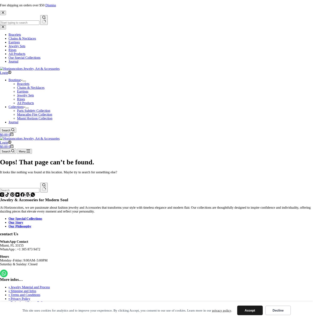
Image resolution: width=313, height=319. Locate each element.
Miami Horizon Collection (34, 118)
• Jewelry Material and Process (29, 287)
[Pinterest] (12, 195)
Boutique (15, 80)
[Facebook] (23, 195)
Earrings (22, 91)
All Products (25, 103)
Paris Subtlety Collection (33, 110)
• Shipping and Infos (22, 291)
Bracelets (23, 84)
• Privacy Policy (19, 298)
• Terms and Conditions (24, 295)
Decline (278, 310)
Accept (250, 310)
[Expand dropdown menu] (24, 81)
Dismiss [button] (50, 5)
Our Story (16, 222)
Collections (16, 107)
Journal (13, 122)
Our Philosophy (20, 226)
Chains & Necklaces (31, 87)
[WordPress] (28, 195)
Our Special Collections (25, 218)
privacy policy (221, 310)
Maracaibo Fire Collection (34, 114)
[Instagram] (2, 195)
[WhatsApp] (33, 195)
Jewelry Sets (25, 95)
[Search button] (44, 188)
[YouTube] (17, 195)
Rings (21, 99)
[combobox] (19, 190)
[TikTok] (7, 195)
